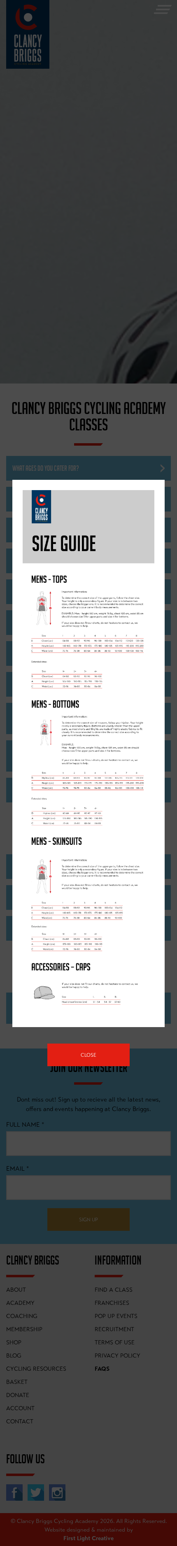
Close (88, 1055)
